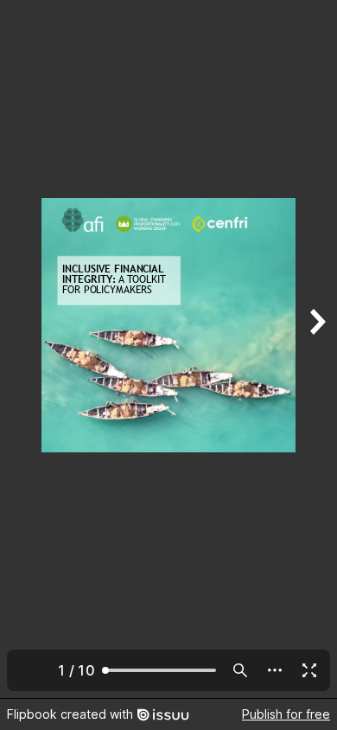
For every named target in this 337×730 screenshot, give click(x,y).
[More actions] (275, 670)
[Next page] (316, 349)
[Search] (240, 670)
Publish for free (286, 714)
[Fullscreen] (309, 670)
